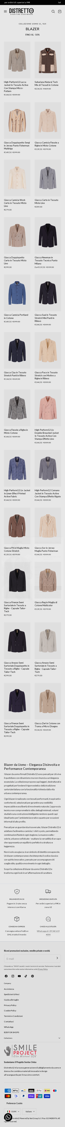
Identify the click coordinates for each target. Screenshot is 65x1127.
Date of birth (37, 561)
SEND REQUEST (48, 582)
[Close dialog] (61, 533)
